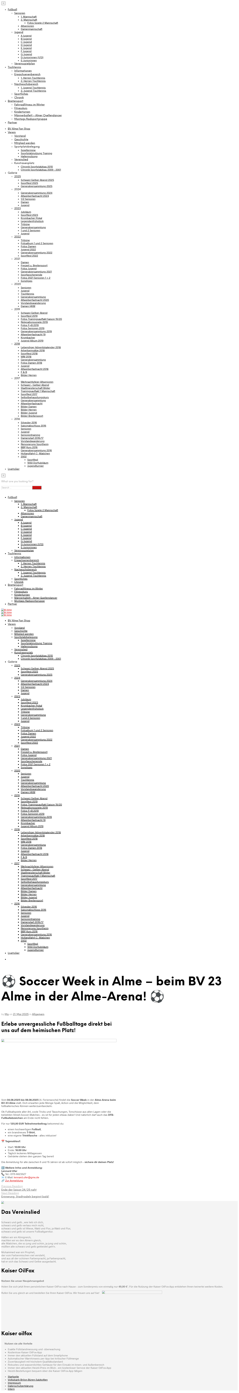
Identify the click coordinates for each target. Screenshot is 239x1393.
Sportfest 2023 (29, 214)
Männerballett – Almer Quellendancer (38, 115)
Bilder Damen (29, 406)
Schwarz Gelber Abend (34, 312)
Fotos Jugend (29, 268)
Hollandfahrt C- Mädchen (35, 453)
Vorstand (20, 136)
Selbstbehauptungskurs (35, 397)
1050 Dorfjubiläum (37, 462)
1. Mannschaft (29, 16)
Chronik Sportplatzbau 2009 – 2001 (41, 169)
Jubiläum (26, 211)
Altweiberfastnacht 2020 (35, 299)
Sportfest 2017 (29, 394)
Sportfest (32, 459)
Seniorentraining (30, 434)
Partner (12, 122)
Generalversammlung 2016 (36, 450)
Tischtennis (14, 67)
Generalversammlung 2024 (36, 192)
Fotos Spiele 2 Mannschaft (42, 22)
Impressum (14, 1382)
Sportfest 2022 (29, 255)
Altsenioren (27, 25)
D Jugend (26, 44)
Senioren (19, 13)
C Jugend (26, 41)
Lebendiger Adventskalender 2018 (41, 347)
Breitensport (15, 101)
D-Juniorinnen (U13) (32, 57)
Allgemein (38, 1014)
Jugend (18, 32)
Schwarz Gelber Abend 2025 (37, 179)
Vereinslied (21, 159)
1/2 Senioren (28, 198)
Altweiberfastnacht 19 (33, 334)
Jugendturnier (35, 465)
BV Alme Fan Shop (19, 128)
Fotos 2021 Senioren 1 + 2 (35, 277)
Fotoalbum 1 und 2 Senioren (37, 243)
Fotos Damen (28, 246)
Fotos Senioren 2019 (32, 328)
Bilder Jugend (29, 412)
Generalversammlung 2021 (36, 271)
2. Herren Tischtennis (33, 80)
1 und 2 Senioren (30, 230)
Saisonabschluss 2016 (33, 425)
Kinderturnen (22, 112)
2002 (24, 456)
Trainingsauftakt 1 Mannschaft (38, 391)
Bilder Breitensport (32, 415)
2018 (17, 344)
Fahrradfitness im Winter (29, 104)
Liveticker (14, 469)
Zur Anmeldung (14, 1180)
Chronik (19, 97)
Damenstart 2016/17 (32, 437)
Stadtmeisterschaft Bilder (35, 387)
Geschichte (21, 139)
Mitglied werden (24, 143)
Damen (25, 202)
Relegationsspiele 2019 (34, 322)
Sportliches (21, 94)
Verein (12, 132)
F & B (24, 371)
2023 (17, 208)
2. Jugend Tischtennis (33, 90)
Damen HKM (28, 306)
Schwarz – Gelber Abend (35, 384)
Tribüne (25, 224)
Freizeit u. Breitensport (34, 265)
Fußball (12, 9)
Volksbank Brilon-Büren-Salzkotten (28, 1379)
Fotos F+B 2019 (30, 325)
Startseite (13, 1376)
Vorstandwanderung (33, 441)
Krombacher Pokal (31, 217)
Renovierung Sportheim (34, 444)
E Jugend (26, 47)
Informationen (23, 71)
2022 (17, 236)
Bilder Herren (29, 375)
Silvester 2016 (29, 422)
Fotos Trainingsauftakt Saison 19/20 (41, 318)
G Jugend (26, 54)
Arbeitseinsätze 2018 (33, 350)
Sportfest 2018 (29, 353)
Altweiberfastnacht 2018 (34, 368)
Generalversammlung (33, 227)
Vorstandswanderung (33, 302)
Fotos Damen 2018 (31, 362)
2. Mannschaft (29, 19)
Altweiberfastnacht (31, 403)
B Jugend (26, 38)
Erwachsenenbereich (27, 74)
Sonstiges (26, 280)
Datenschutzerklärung (20, 1385)
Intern (11, 1388)
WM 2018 (26, 356)
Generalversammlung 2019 (36, 331)
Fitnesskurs (20, 108)
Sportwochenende (31, 274)
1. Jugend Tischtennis (33, 87)
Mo (7, 1014)
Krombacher (28, 337)
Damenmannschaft (31, 28)
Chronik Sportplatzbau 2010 (37, 166)
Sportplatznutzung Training (36, 153)
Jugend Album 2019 (32, 340)
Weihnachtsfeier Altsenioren (37, 381)
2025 (17, 176)
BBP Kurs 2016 (29, 447)
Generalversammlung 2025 (36, 186)
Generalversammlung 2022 (36, 252)
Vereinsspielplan (24, 63)
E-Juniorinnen (29, 60)
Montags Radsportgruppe (30, 119)
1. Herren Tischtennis (33, 77)
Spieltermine (28, 150)
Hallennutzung (29, 156)
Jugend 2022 (28, 249)
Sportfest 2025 (29, 182)
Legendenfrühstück (32, 221)
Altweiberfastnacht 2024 (35, 195)
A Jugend (26, 35)
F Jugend (26, 51)
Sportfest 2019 (29, 315)
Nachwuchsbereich (26, 84)
